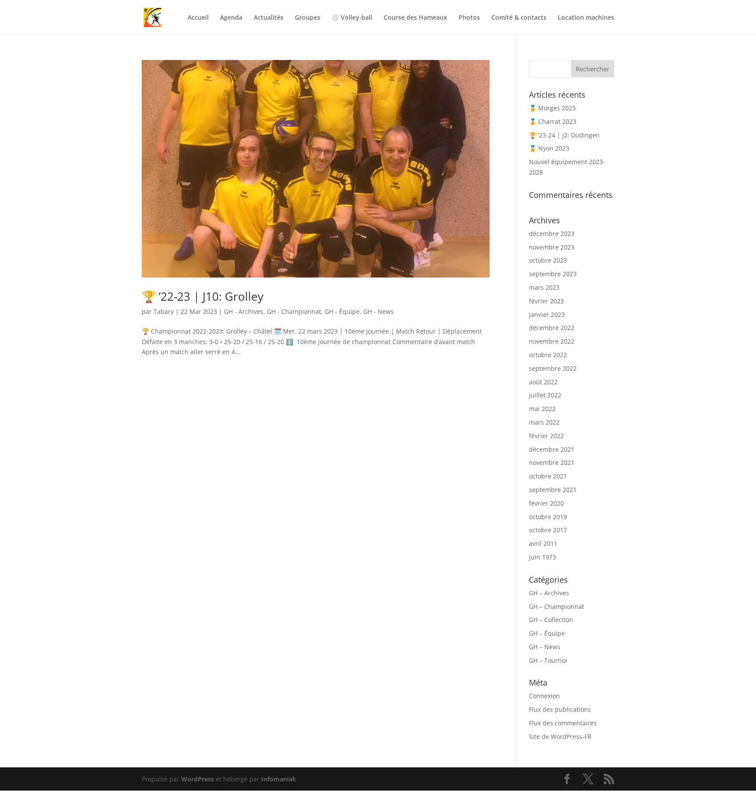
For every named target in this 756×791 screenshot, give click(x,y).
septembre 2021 (553, 489)
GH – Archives (549, 593)
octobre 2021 (548, 476)
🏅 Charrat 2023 (552, 121)
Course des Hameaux (415, 17)
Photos (469, 17)
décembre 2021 (551, 449)
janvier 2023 (547, 314)
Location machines (586, 17)
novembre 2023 (551, 247)
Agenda (231, 17)
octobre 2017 (548, 530)
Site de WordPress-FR (560, 736)
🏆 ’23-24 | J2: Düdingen (564, 135)
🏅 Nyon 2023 (549, 148)
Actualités (269, 17)
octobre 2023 (548, 260)
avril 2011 (543, 543)
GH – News (544, 647)
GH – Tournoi (548, 660)
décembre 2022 (551, 327)
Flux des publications (560, 709)
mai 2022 (542, 408)
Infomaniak (278, 779)
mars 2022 (544, 422)
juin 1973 (542, 557)
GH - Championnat (294, 311)
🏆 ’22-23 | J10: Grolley (202, 296)
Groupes (307, 17)
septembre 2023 (553, 274)
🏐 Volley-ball (352, 17)
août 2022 (543, 382)
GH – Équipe (547, 633)
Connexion (544, 696)
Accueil (198, 17)
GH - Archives (243, 311)
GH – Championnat (556, 606)
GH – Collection (551, 619)
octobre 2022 (548, 355)
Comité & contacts (518, 17)
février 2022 (546, 436)
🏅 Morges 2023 (552, 108)
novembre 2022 (551, 341)
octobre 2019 (548, 517)
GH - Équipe (342, 311)
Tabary (164, 311)
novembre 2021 (551, 462)
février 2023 (546, 301)
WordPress (197, 779)
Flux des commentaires (563, 723)
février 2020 (546, 503)
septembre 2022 (553, 368)
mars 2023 (544, 287)
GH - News (378, 311)
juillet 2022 (545, 395)
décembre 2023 (551, 233)
